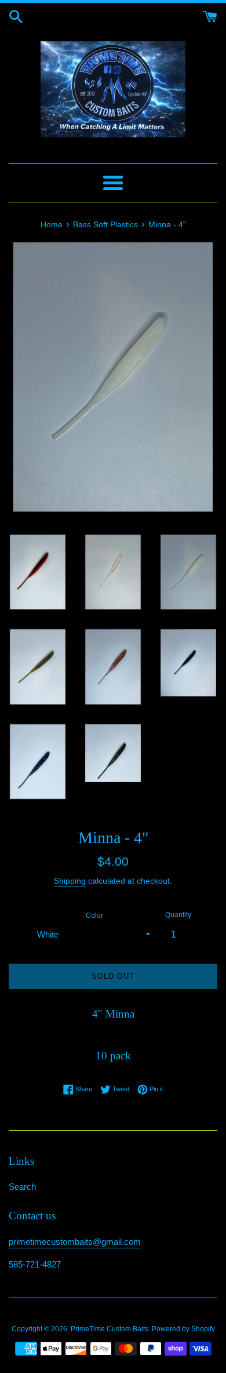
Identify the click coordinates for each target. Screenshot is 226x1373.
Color (94, 915)
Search (22, 1187)
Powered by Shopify (183, 1329)
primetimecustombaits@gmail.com (75, 1242)
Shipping (70, 880)
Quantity (178, 915)
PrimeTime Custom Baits (109, 1329)
